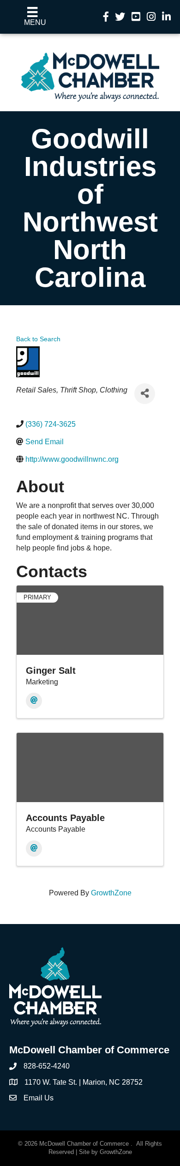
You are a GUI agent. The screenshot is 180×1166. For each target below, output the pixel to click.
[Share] (144, 393)
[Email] (34, 701)
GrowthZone (111, 893)
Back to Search (38, 339)
